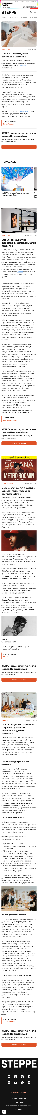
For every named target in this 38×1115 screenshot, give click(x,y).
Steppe (20, 272)
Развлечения (7, 483)
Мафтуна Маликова (10, 420)
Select (4, 17)
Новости (14, 17)
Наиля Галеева (8, 124)
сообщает (22, 65)
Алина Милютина (9, 1022)
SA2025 (24, 17)
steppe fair (6, 1085)
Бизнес (4, 720)
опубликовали (23, 111)
